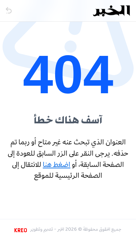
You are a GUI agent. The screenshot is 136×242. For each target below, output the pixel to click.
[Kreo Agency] (22, 230)
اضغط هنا (56, 165)
